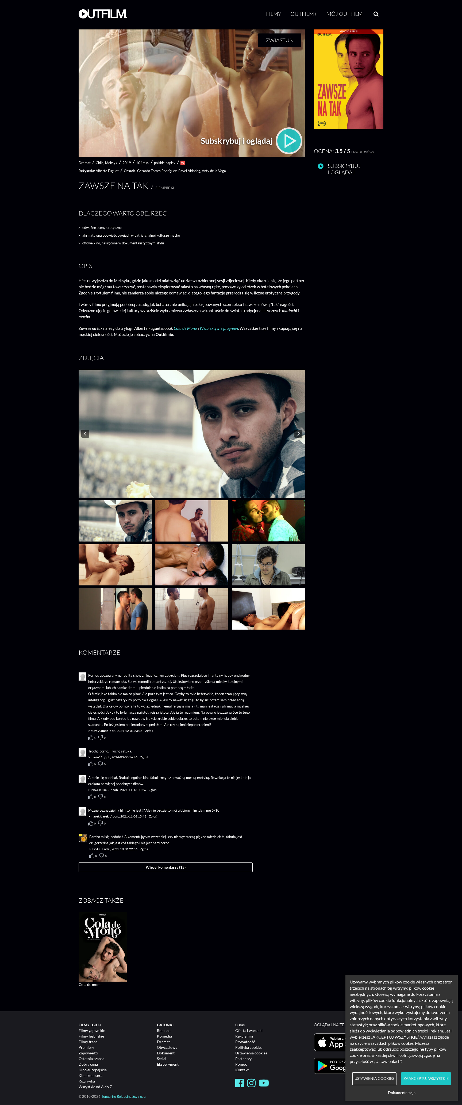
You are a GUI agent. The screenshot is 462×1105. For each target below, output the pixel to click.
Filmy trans (88, 1041)
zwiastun (280, 40)
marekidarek (100, 816)
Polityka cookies (248, 1047)
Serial (161, 1058)
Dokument (166, 1053)
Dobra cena (88, 1064)
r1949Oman (99, 731)
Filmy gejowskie (92, 1030)
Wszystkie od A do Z (95, 1086)
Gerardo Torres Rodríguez (157, 171)
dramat (85, 163)
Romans (163, 1030)
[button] (348, 128)
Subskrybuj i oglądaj (237, 140)
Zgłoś (149, 731)
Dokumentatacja (401, 1093)
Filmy (273, 13)
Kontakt (242, 1070)
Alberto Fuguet (107, 171)
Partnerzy (243, 1058)
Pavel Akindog (189, 171)
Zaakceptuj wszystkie (426, 1078)
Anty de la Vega (214, 171)
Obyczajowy (167, 1047)
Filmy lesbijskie (91, 1036)
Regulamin (244, 1036)
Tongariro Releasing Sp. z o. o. (123, 1097)
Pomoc (241, 1064)
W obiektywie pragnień (219, 328)
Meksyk (111, 163)
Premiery (86, 1047)
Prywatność (245, 1041)
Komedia (164, 1036)
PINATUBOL (100, 790)
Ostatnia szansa (91, 1058)
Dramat (163, 1041)
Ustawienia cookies (251, 1053)
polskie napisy (164, 163)
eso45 (96, 849)
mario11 (97, 757)
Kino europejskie (93, 1070)
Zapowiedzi (88, 1053)
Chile (99, 163)
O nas (240, 1025)
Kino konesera (90, 1075)
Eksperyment (168, 1064)
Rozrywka (87, 1081)
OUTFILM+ (303, 13)
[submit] (376, 13)
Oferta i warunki (249, 1030)
